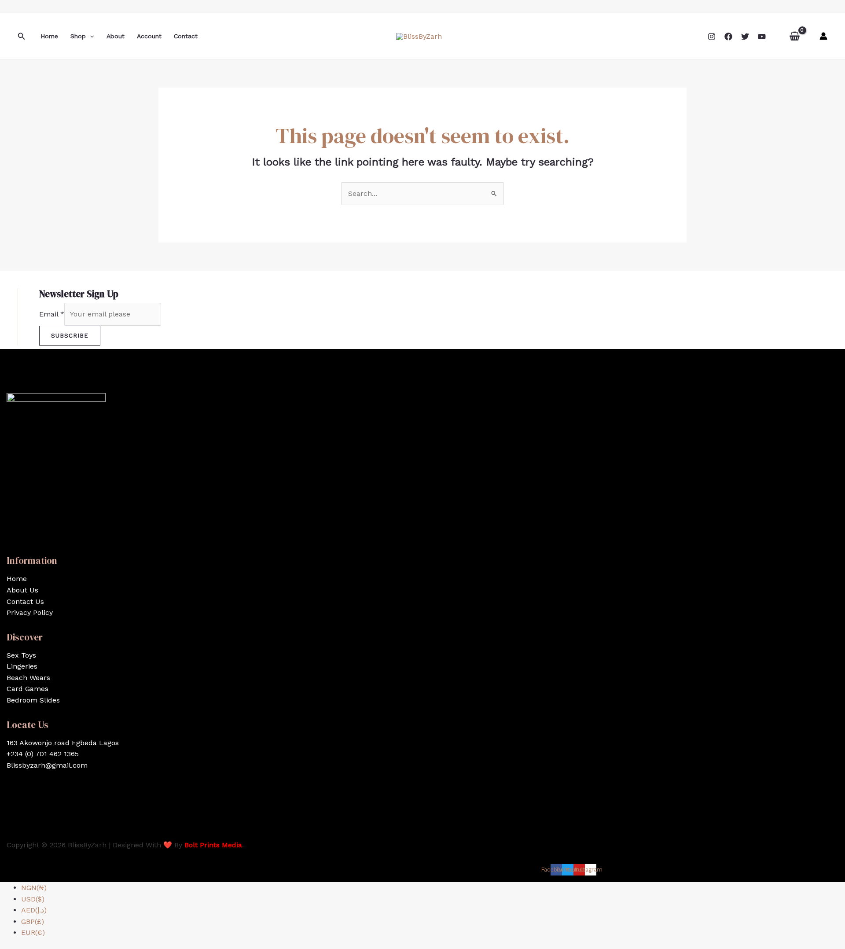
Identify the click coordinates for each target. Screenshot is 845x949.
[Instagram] (712, 36)
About (116, 36)
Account (149, 36)
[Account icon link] (823, 36)
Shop (78, 36)
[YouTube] (762, 36)
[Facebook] (728, 36)
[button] (22, 36)
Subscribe (69, 335)
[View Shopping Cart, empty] (794, 36)
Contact (186, 36)
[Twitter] (745, 36)
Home (49, 36)
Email (51, 314)
